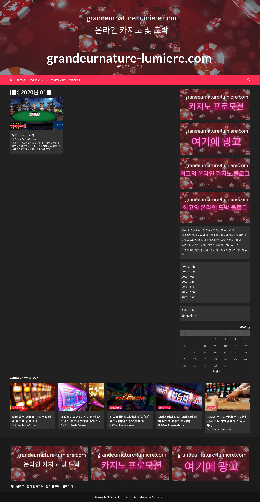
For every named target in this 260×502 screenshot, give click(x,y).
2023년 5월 (188, 286)
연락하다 (74, 79)
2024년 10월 (188, 271)
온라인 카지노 (37, 79)
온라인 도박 (58, 79)
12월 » (216, 371)
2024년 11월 (188, 266)
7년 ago (18, 139)
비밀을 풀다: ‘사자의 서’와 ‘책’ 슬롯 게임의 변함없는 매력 (211, 239)
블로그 (21, 79)
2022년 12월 (188, 291)
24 (225, 359)
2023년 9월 (188, 276)
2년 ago (18, 425)
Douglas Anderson (29, 139)
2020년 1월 (188, 297)
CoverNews (141, 497)
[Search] (248, 79)
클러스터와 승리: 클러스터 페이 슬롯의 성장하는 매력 (210, 245)
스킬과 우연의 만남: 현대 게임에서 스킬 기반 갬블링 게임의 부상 (214, 252)
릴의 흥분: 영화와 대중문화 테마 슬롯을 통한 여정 (208, 229)
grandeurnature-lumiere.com (129, 57)
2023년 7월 (188, 281)
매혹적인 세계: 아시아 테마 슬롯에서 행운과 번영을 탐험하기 (214, 234)
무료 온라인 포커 (23, 135)
